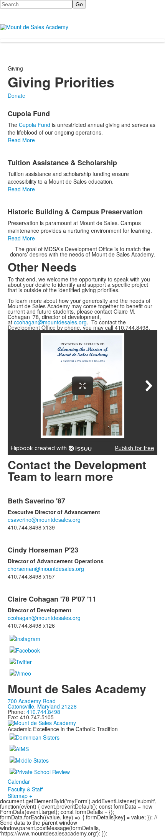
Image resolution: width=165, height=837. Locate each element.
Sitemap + (20, 795)
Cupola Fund (34, 124)
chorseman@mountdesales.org (46, 568)
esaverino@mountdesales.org (44, 519)
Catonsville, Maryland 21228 (42, 706)
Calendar (19, 781)
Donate (16, 95)
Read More (21, 140)
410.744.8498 (43, 711)
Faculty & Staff (25, 789)
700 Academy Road (32, 701)
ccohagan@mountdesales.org (50, 322)
